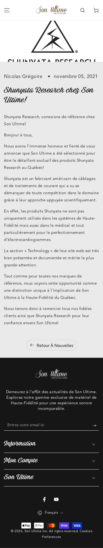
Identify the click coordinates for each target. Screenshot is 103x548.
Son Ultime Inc (36, 531)
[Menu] (7, 10)
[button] (82, 10)
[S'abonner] (96, 425)
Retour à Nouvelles (55, 345)
